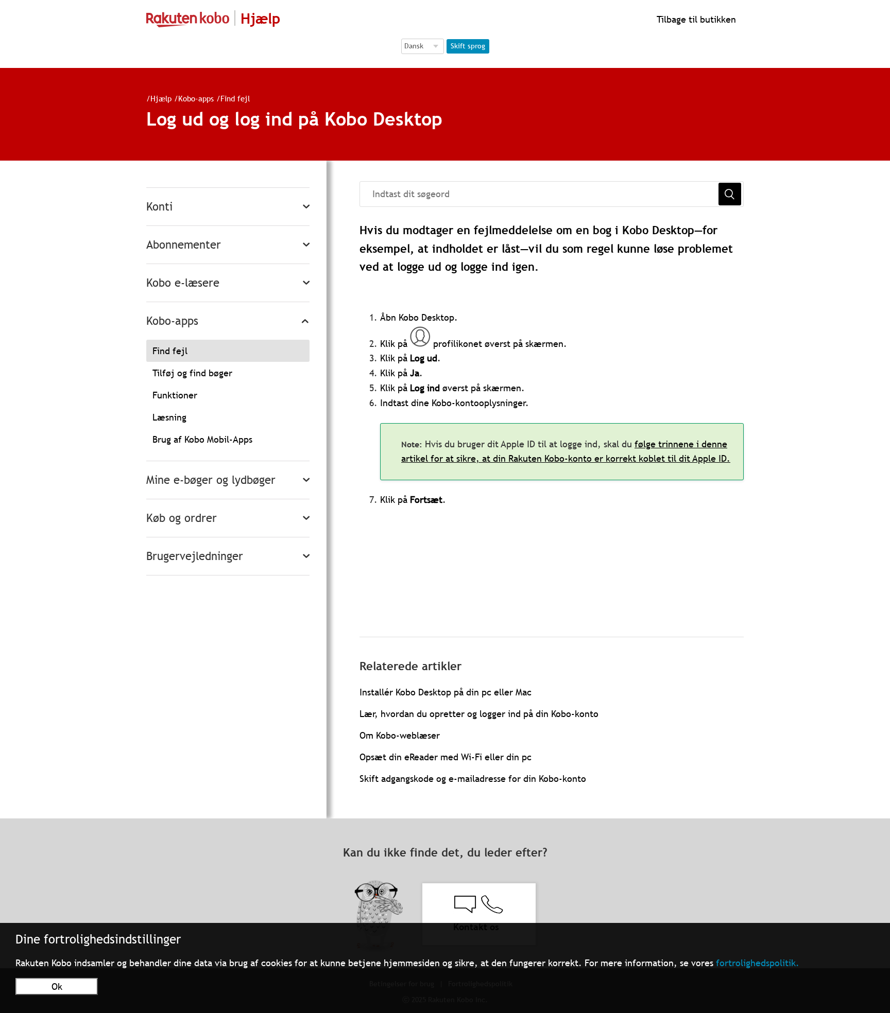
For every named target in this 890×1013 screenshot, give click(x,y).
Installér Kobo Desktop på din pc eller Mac (446, 692)
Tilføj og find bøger (192, 373)
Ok (57, 986)
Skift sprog (468, 45)
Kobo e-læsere (182, 283)
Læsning (169, 417)
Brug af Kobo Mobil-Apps (202, 439)
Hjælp (161, 98)
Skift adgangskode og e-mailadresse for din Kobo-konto (473, 778)
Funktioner (174, 395)
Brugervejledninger (194, 556)
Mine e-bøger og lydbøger (211, 480)
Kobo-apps (196, 98)
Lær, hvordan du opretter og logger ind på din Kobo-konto (479, 714)
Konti (159, 207)
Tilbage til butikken (695, 19)
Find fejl (235, 98)
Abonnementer (183, 245)
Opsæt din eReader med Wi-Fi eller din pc (446, 757)
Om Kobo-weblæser (400, 735)
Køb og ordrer (181, 518)
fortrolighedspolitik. (757, 963)
